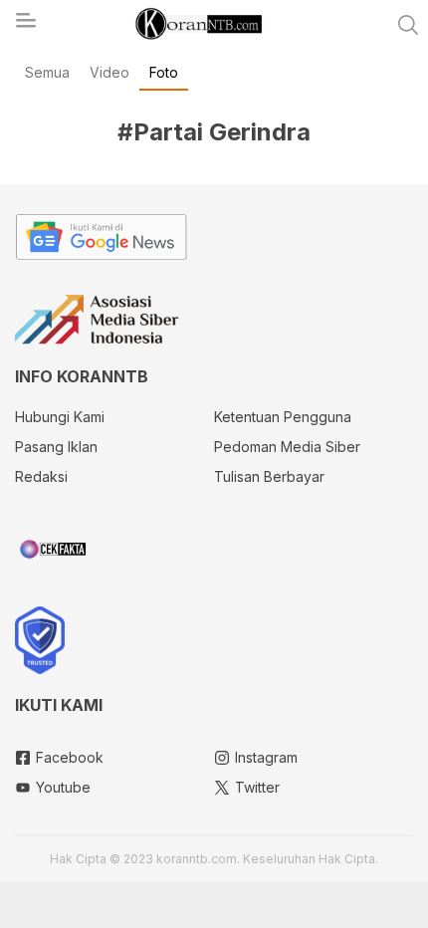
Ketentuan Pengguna (282, 416)
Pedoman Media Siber (287, 446)
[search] (408, 25)
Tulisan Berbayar (269, 476)
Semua (47, 72)
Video (109, 72)
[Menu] (25, 26)
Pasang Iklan (56, 446)
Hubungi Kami (60, 416)
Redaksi (41, 476)
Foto (163, 72)
